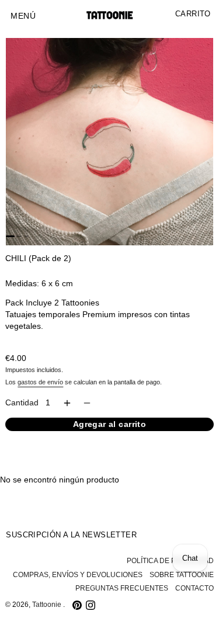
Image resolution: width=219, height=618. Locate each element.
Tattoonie (47, 604)
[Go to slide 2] (19, 237)
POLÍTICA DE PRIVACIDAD (170, 560)
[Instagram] (90, 605)
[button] (23, 16)
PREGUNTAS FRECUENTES (121, 588)
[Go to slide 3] (26, 237)
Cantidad (22, 402)
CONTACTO (194, 588)
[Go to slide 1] (10, 237)
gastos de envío (40, 382)
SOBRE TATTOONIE (182, 574)
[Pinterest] (77, 605)
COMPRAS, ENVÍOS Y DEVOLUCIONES (77, 574)
